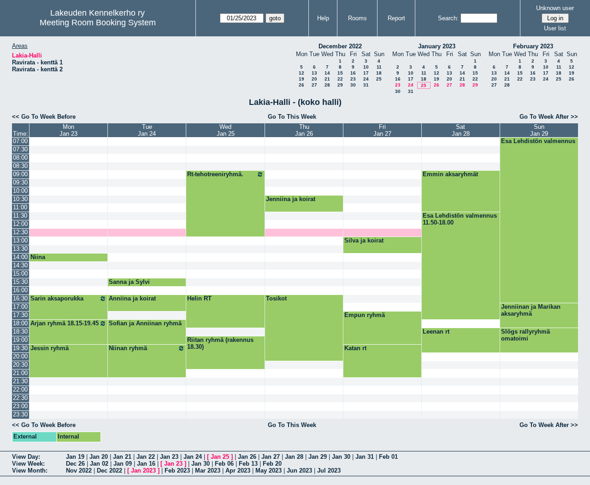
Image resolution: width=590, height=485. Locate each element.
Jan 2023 (143, 470)
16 (353, 72)
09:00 (20, 174)
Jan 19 (75, 456)
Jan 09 (122, 463)
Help (323, 18)
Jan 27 (270, 456)
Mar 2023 (207, 470)
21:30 (20, 381)
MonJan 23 (68, 130)
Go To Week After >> (548, 116)
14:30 (20, 265)
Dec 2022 (109, 470)
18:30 (20, 331)
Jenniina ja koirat (290, 199)
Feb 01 (388, 456)
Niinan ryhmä (128, 348)
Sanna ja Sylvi (129, 281)
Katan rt (355, 348)
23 (353, 78)
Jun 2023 (299, 470)
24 (366, 78)
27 (314, 84)
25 (379, 78)
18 (379, 72)
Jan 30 (341, 456)
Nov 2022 (79, 470)
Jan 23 (169, 456)
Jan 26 (247, 456)
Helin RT (199, 298)
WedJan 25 (226, 130)
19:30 (20, 348)
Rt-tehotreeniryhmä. (215, 174)
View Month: (29, 470)
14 (327, 72)
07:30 (20, 149)
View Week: (28, 463)
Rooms (357, 18)
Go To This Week (292, 116)
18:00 (20, 323)
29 (340, 84)
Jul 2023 (329, 470)
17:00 (20, 306)
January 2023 (436, 46)
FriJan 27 (382, 130)
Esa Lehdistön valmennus (538, 141)
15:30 (20, 281)
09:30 (20, 182)
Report (396, 18)
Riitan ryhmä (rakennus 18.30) (220, 343)
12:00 (20, 223)
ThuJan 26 (304, 130)
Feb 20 (272, 463)
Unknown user (555, 8)
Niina (37, 257)
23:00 (20, 406)
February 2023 (533, 46)
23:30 (20, 414)
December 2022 (340, 46)
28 (327, 84)
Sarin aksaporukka (56, 298)
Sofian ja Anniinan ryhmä (145, 323)
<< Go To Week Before (44, 116)
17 (366, 72)
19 (301, 78)
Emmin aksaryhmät (450, 174)
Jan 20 (98, 456)
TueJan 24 (147, 130)
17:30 (20, 315)
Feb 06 (224, 463)
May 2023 (268, 470)
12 (301, 72)
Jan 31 (364, 456)
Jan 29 (317, 456)
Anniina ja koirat (132, 298)
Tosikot (276, 298)
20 (314, 78)
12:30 (20, 232)
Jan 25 (220, 456)
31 (366, 84)
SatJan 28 (461, 130)
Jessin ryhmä (49, 348)
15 (340, 72)
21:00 (20, 373)
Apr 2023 (237, 470)
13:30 (20, 248)
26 (301, 84)
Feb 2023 (177, 470)
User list (555, 28)
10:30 (20, 199)
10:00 (20, 190)
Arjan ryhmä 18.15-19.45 (64, 323)
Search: (448, 18)
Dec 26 (75, 463)
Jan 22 (145, 456)
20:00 (20, 356)
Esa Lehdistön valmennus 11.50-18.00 (460, 219)
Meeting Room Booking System (98, 22)
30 (353, 84)
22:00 (20, 389)
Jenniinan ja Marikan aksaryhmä (530, 310)
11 (379, 66)
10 (366, 66)
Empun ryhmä (364, 315)
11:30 (20, 215)
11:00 (20, 207)
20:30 (20, 364)
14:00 (20, 257)
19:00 (20, 339)
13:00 (20, 240)
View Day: (26, 456)
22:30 (20, 397)
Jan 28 (294, 456)
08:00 (20, 157)
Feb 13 (248, 463)
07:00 (20, 141)
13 (314, 72)
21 (327, 78)
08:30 (20, 165)
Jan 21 (122, 456)
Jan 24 (192, 456)
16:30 (20, 298)
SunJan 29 (539, 130)
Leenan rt (436, 331)
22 (340, 78)
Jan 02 (99, 463)
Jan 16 (146, 463)
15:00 (20, 273)
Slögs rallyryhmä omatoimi (525, 335)
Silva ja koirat (364, 240)
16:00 (20, 290)
